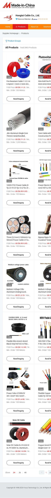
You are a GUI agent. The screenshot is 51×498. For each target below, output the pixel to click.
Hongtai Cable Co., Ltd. (28, 15)
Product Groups (14, 41)
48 (25, 472)
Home (7, 26)
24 (14, 472)
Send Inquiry (18, 99)
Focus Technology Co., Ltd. (33, 488)
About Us (34, 26)
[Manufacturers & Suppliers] (19, 5)
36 (20, 472)
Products (22, 26)
